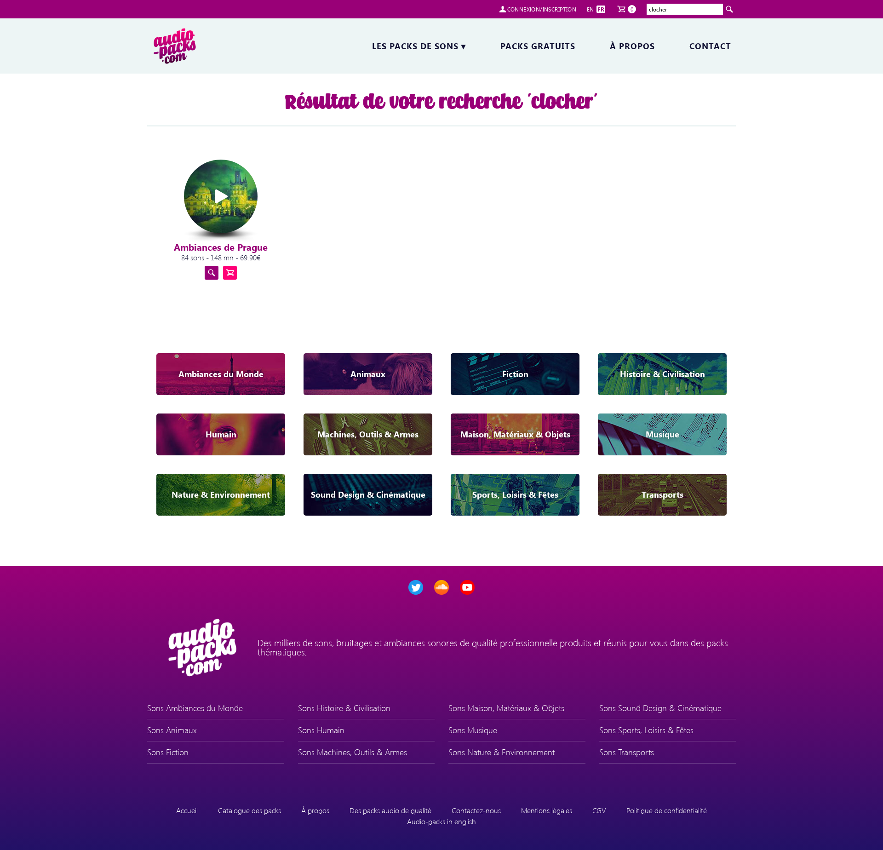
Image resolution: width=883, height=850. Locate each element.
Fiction (515, 373)
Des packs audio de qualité (390, 810)
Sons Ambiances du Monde (195, 707)
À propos (632, 46)
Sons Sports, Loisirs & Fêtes (646, 729)
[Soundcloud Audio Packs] (441, 587)
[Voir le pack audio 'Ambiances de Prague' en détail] (211, 273)
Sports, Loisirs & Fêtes (515, 494)
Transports (662, 494)
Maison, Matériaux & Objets (515, 434)
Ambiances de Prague (221, 247)
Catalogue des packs (249, 810)
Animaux (367, 373)
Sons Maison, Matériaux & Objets (506, 707)
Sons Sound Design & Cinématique (660, 707)
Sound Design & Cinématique (368, 494)
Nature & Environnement (221, 494)
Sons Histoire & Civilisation (344, 707)
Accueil (187, 810)
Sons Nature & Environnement (501, 752)
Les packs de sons (419, 46)
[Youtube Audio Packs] (467, 587)
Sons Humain (321, 729)
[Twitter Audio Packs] (415, 587)
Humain (221, 434)
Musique (662, 434)
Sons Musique (472, 729)
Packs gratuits (537, 46)
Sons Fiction (168, 752)
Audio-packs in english (441, 821)
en (590, 9)
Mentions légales (546, 810)
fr (600, 9)
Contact (710, 46)
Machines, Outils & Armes (368, 434)
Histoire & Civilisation (662, 373)
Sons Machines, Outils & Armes (352, 752)
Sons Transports (626, 752)
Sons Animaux (172, 729)
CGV (599, 810)
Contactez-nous (476, 810)
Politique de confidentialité (666, 810)
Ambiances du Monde (221, 373)
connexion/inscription (541, 9)
